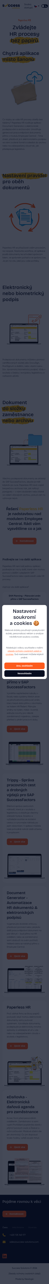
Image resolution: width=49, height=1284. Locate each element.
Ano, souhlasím (24, 665)
